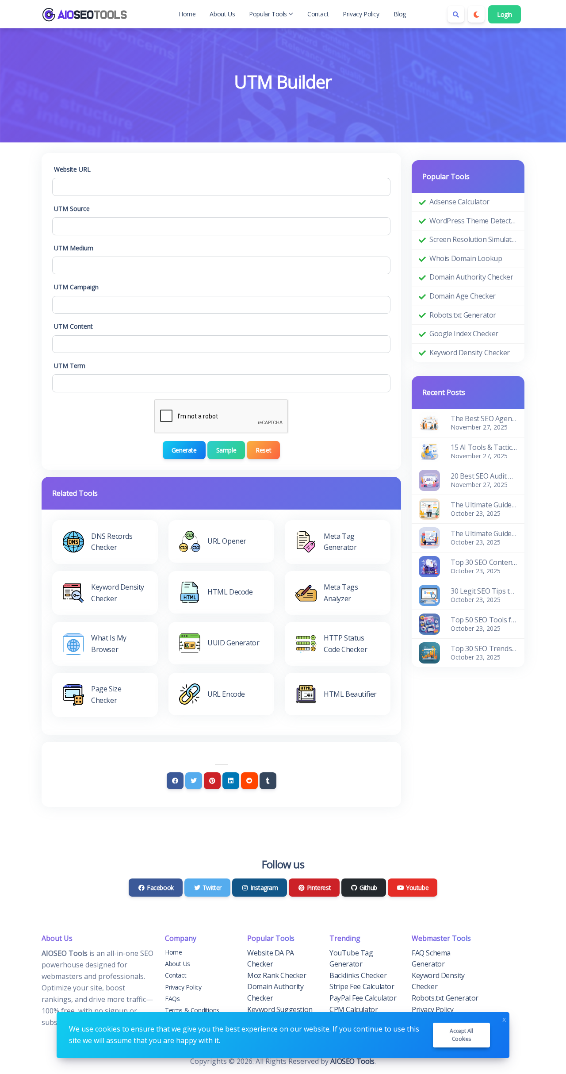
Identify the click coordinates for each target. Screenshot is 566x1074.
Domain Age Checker (462, 296)
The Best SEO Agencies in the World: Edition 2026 (484, 418)
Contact (318, 14)
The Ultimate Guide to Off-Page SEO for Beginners (484, 505)
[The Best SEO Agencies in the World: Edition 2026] (429, 422)
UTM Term (69, 365)
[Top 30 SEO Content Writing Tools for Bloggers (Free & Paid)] (429, 566)
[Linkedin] (230, 780)
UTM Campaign (76, 287)
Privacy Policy (361, 14)
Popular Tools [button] (268, 14)
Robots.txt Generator (462, 315)
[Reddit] (249, 780)
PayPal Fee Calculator (363, 998)
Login (504, 14)
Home (187, 14)
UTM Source (72, 208)
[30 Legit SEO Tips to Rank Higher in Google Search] (429, 595)
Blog (400, 14)
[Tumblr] (268, 780)
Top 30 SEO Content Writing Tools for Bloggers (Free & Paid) (484, 562)
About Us (222, 14)
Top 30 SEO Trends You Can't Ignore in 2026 (484, 648)
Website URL (72, 169)
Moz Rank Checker (276, 975)
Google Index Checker (463, 333)
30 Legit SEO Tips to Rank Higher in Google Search (484, 591)
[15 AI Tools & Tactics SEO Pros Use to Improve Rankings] (429, 451)
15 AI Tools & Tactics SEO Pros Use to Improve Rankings (484, 447)
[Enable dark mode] (476, 14)
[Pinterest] (212, 780)
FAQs (172, 998)
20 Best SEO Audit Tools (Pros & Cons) (484, 476)
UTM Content (73, 326)
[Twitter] (193, 780)
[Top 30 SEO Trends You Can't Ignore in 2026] (429, 652)
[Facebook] (175, 780)
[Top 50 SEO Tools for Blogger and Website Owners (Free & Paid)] (429, 624)
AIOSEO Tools (352, 1061)
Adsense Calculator (459, 202)
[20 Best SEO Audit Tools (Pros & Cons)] (429, 480)
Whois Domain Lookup (465, 258)
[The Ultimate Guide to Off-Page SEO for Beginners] (429, 509)
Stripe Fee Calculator (361, 986)
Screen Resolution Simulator (473, 239)
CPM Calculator (353, 1009)
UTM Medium (73, 248)
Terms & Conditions (192, 1010)
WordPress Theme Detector (473, 221)
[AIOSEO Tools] (86, 14)
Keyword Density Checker (469, 352)
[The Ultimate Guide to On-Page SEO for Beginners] (429, 537)
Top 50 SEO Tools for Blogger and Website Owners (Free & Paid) (484, 620)
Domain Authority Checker (471, 277)
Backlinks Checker (357, 975)
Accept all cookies (461, 1035)
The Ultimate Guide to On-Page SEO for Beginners (484, 533)
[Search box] (455, 14)
